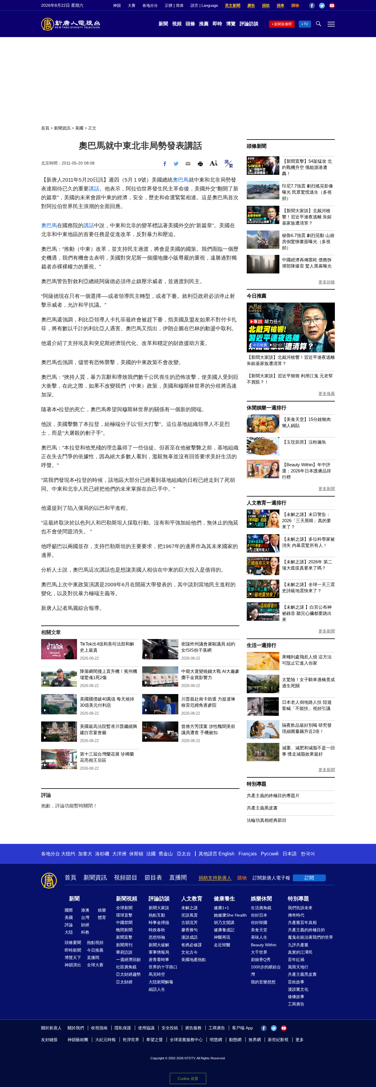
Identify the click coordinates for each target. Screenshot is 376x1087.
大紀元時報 (105, 1039)
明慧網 (216, 1039)
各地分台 (150, 5)
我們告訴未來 (300, 907)
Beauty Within (263, 944)
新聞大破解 (159, 944)
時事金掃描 (159, 922)
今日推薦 (256, 296)
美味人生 (259, 937)
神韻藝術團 (78, 1039)
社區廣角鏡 (126, 967)
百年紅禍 (296, 959)
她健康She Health (230, 915)
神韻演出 (73, 964)
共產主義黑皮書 (262, 807)
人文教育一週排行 (266, 503)
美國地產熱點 (193, 959)
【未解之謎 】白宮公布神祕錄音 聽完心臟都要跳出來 (307, 613)
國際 (69, 910)
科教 (85, 932)
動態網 (235, 1039)
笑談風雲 (189, 915)
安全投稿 (170, 1027)
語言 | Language (204, 5)
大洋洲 (119, 853)
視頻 (177, 23)
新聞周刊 (124, 944)
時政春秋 (157, 929)
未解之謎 (189, 907)
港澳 (85, 910)
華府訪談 (124, 952)
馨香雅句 (189, 929)
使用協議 (146, 1027)
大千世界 (259, 952)
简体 (180, 5)
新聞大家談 (159, 907)
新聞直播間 (283, 24)
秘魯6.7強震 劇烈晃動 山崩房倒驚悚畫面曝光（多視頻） (308, 241)
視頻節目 (125, 877)
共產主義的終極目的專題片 (273, 795)
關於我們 (76, 1027)
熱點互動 (157, 915)
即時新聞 (73, 950)
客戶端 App (242, 1027)
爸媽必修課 (191, 944)
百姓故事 (296, 982)
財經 (85, 924)
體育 (102, 917)
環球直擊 (124, 915)
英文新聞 (232, 5)
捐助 (266, 5)
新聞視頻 (126, 899)
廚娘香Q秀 (261, 959)
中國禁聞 (124, 922)
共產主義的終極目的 (306, 929)
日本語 (290, 853)
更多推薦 (326, 393)
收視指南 (99, 1027)
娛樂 (102, 910)
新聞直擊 (124, 937)
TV (306, 24)
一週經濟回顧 (128, 959)
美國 (79, 128)
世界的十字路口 (163, 967)
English (226, 853)
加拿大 (85, 853)
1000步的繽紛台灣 (266, 971)
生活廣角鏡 (261, 907)
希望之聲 (154, 1039)
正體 (168, 5)
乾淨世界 (131, 1039)
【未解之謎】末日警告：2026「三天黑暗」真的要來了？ (306, 520)
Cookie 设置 (188, 1078)
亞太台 (184, 853)
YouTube (332, 6)
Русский (269, 853)
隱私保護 (123, 1027)
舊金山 (166, 853)
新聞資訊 (62, 128)
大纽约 (68, 853)
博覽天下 (73, 957)
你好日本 (259, 915)
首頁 (45, 128)
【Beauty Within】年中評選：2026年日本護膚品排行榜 (306, 470)
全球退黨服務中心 (186, 1039)
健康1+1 (221, 907)
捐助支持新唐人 (215, 877)
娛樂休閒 (261, 899)
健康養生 (224, 899)
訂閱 (309, 877)
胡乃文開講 (224, 922)
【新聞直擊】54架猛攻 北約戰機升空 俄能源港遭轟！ (307, 167)
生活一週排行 (261, 645)
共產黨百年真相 (302, 922)
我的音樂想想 (263, 982)
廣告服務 (193, 1027)
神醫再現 (222, 937)
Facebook (312, 6)
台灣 (85, 917)
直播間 (178, 877)
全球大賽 (95, 964)
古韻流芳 (189, 922)
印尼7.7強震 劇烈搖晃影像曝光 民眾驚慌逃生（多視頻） (307, 192)
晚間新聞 (124, 929)
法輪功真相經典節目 (266, 820)
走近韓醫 (222, 944)
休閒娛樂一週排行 (266, 408)
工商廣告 (296, 1004)
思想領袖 (157, 937)
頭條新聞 (256, 146)
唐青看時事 (159, 959)
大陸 (69, 932)
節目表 (153, 877)
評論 (69, 924)
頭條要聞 (73, 942)
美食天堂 (259, 929)
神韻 (117, 5)
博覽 (231, 23)
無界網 (255, 1039)
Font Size (213, 163)
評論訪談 (249, 23)
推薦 (204, 23)
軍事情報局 (159, 952)
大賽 (131, 5)
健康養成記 (224, 929)
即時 (217, 23)
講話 (94, 189)
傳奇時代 (296, 915)
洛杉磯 (102, 853)
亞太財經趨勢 (128, 974)
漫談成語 (189, 937)
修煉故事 (296, 996)
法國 (151, 853)
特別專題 (256, 784)
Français (248, 853)
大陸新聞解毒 (161, 982)
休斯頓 (136, 853)
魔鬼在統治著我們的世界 (310, 937)
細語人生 (157, 989)
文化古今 (189, 952)
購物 (295, 5)
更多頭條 (326, 282)
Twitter (322, 6)
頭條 (190, 23)
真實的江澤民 (300, 952)
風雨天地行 (298, 967)
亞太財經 (124, 982)
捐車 (280, 5)
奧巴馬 (181, 180)
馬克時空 (157, 974)
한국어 (308, 853)
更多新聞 (326, 488)
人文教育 (191, 899)
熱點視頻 (95, 942)
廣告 (251, 5)
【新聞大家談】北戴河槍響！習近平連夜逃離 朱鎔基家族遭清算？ (307, 216)
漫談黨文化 (298, 989)
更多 (300, 1039)
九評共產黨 (298, 944)
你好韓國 (259, 922)
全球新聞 (124, 907)
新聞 (163, 23)
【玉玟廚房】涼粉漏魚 (304, 441)
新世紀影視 (278, 1039)
